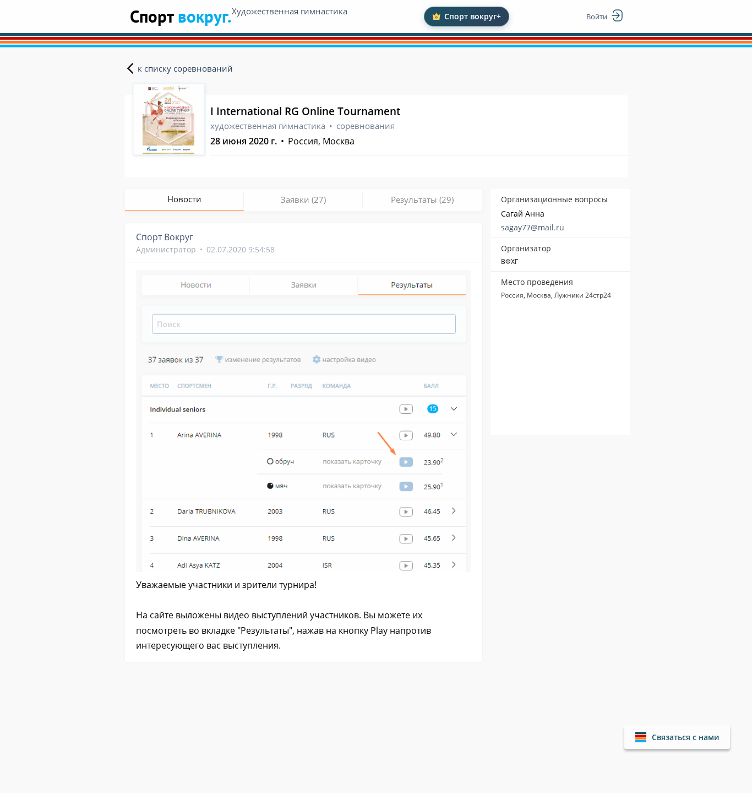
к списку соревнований (185, 68)
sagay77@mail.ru (532, 227)
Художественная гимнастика (289, 11)
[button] (677, 737)
